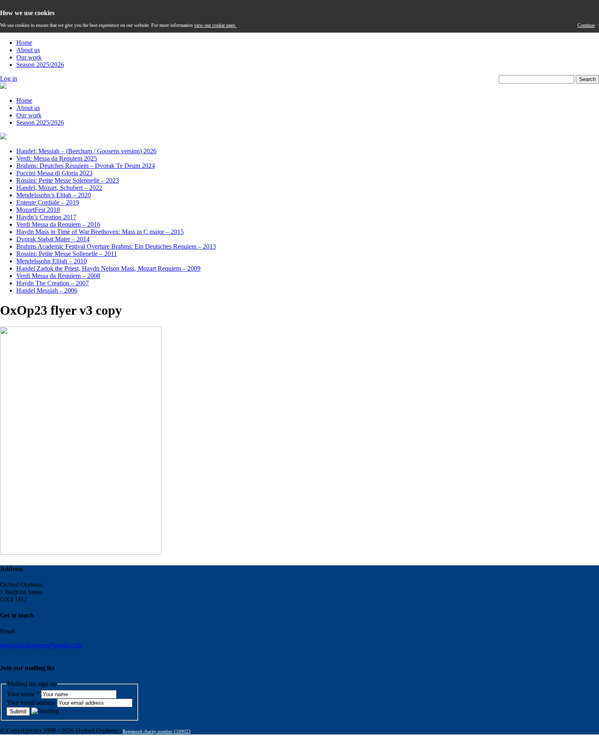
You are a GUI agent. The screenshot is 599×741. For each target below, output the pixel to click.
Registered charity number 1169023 (157, 731)
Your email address (32, 702)
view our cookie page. (215, 25)
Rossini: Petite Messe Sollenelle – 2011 (66, 253)
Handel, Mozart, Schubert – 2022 (59, 187)
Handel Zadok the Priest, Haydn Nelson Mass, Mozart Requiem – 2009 (108, 268)
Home (24, 42)
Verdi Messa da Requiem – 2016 (58, 224)
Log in (8, 78)
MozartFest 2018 (38, 209)
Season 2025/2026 (40, 64)
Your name (23, 693)
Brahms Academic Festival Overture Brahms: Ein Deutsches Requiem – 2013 (116, 246)
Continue (586, 25)
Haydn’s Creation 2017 (46, 217)
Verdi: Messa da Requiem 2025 (56, 158)
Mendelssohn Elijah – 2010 (51, 261)
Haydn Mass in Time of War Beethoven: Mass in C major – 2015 (100, 231)
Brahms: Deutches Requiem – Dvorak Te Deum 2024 (85, 165)
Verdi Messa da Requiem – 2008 (58, 275)
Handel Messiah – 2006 (46, 290)
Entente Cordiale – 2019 (47, 202)
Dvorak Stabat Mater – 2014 (53, 239)
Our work (29, 57)
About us (28, 49)
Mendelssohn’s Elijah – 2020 (53, 195)
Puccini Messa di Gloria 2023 (54, 173)
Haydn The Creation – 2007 (52, 283)
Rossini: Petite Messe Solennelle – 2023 (67, 180)
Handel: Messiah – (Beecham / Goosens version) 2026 (86, 151)
